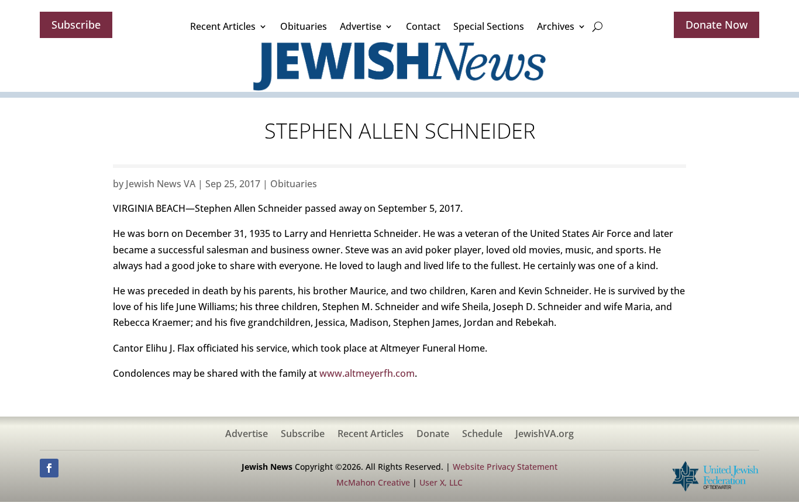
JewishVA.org (544, 434)
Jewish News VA (160, 183)
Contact (423, 26)
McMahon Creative (373, 482)
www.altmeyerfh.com (367, 373)
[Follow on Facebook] (49, 468)
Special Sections (488, 26)
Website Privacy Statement (505, 466)
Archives (555, 26)
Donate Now (717, 25)
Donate (432, 434)
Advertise (360, 26)
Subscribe (76, 25)
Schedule (482, 434)
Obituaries (303, 26)
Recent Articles (223, 26)
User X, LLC (441, 482)
